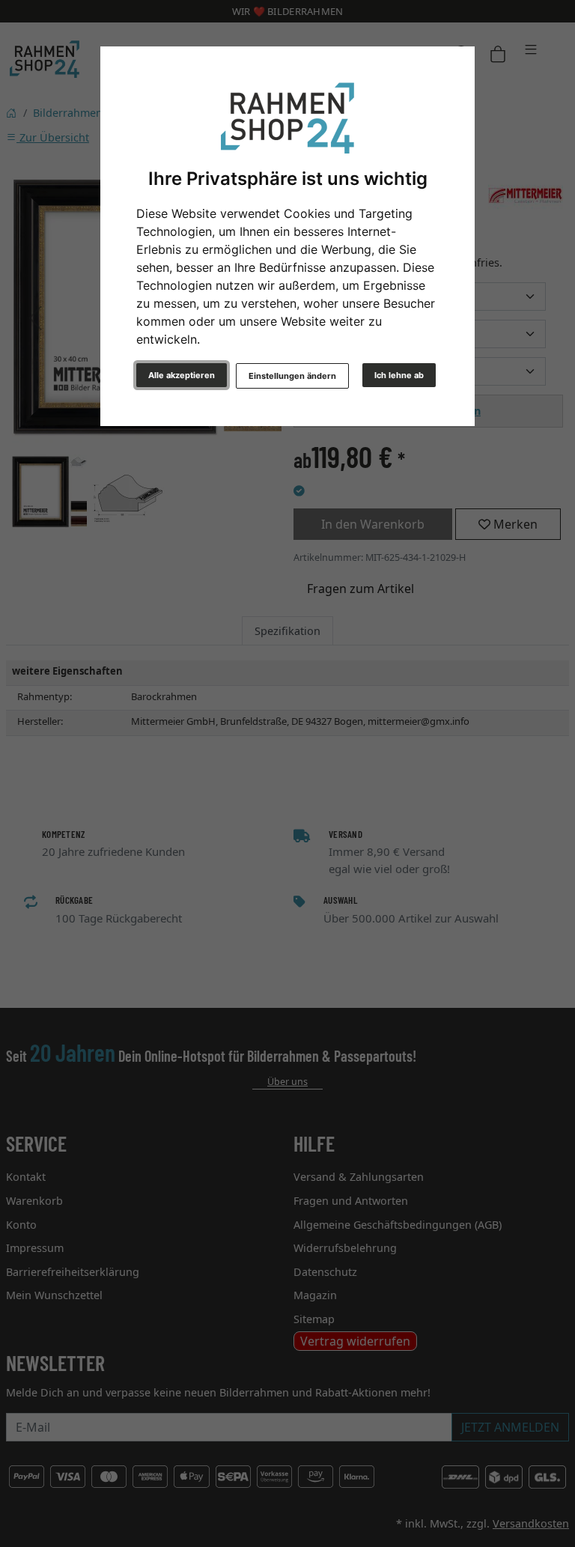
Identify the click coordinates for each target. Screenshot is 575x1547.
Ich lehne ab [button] (399, 375)
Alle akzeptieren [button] (181, 375)
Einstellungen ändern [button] (292, 376)
